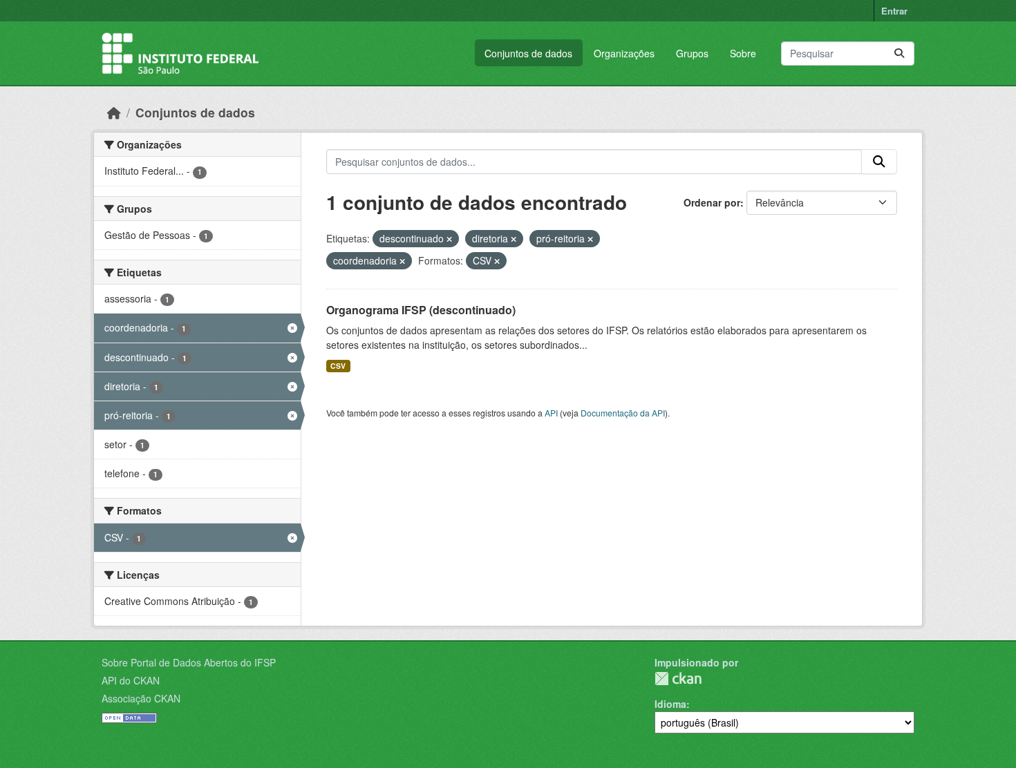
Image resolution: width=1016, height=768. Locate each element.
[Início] (114, 112)
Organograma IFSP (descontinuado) (421, 310)
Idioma (670, 704)
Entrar (894, 10)
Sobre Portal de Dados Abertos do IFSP (189, 662)
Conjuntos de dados (528, 53)
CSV (338, 366)
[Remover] (449, 238)
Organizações (624, 53)
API (551, 413)
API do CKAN (131, 680)
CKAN (678, 678)
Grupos (692, 53)
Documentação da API (623, 413)
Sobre (743, 53)
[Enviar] (899, 53)
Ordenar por (712, 202)
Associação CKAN (141, 698)
